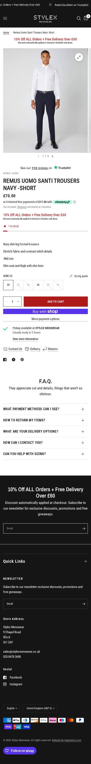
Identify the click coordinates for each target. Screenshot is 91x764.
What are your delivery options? (30, 431)
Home (6, 32)
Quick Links (14, 561)
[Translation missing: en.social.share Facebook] (5, 359)
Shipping (21, 206)
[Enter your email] (83, 528)
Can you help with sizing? (24, 454)
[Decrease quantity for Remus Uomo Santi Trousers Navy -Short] (6, 301)
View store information (25, 339)
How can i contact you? (23, 443)
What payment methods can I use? (31, 409)
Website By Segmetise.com (66, 740)
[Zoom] (79, 57)
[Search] (78, 18)
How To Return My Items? (24, 420)
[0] (85, 18)
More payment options (46, 319)
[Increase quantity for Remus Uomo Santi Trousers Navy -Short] (18, 301)
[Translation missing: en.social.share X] (14, 359)
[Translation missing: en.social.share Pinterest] (23, 359)
